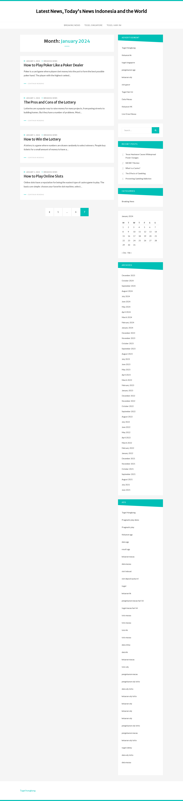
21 (156, 236)
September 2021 (128, 474)
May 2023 (126, 369)
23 (129, 240)
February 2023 (128, 385)
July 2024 (126, 296)
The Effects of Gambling (135, 173)
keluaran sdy (127, 77)
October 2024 (128, 280)
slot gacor (126, 84)
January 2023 (127, 390)
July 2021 (126, 485)
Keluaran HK (127, 106)
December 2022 (128, 396)
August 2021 (127, 479)
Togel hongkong (27, 790)
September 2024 (128, 286)
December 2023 (128, 333)
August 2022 (127, 417)
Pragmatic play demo (130, 520)
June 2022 (126, 427)
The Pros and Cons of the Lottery (50, 102)
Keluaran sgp (127, 534)
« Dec (124, 253)
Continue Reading (36, 83)
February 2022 (128, 448)
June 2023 (126, 364)
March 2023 (127, 380)
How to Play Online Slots (43, 176)
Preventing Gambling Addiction (138, 178)
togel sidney (127, 748)
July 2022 (126, 422)
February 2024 (128, 322)
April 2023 (126, 375)
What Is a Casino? (132, 168)
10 (134, 232)
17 (134, 236)
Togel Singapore (93, 25)
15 (123, 236)
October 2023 (128, 343)
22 (123, 240)
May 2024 (126, 307)
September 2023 (128, 349)
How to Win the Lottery (42, 139)
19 (145, 236)
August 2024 (127, 291)
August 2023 (127, 354)
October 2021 (128, 469)
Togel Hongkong (129, 48)
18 (140, 236)
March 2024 (127, 317)
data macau (126, 762)
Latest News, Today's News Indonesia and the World (91, 11)
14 (156, 232)
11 (140, 232)
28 (156, 240)
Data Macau (127, 99)
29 (123, 245)
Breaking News (72, 25)
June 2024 (126, 301)
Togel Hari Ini (114, 25)
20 (150, 236)
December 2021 (128, 458)
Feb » (129, 253)
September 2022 (128, 411)
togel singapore (128, 62)
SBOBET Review (132, 163)
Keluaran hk (126, 55)
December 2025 (128, 275)
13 (150, 232)
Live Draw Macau (129, 114)
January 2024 (127, 328)
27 (150, 240)
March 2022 (127, 443)
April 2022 (126, 437)
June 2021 (126, 490)
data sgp (125, 542)
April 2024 (126, 312)
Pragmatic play (128, 527)
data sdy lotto (127, 755)
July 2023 (126, 359)
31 (134, 245)
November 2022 (128, 401)
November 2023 (128, 338)
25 (140, 240)
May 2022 (126, 432)
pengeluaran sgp (128, 70)
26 (145, 240)
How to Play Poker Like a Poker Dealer (53, 65)
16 (129, 236)
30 (129, 245)
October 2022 (128, 406)
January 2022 (127, 453)
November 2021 (128, 464)
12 (145, 232)
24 (134, 240)
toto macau (126, 623)
